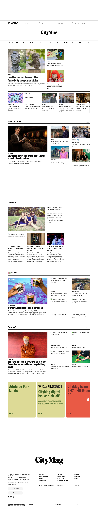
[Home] (16, 23)
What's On (66, 42)
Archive (76, 486)
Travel (58, 42)
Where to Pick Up (62, 480)
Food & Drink (43, 42)
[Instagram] (11, 497)
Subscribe (81, 42)
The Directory (33, 42)
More (87, 122)
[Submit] (76, 504)
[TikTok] (13, 497)
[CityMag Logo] (49, 32)
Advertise (60, 486)
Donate (74, 42)
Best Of (11, 42)
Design (25, 42)
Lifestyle (52, 42)
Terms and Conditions (46, 486)
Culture (18, 42)
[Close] (95, 502)
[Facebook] (8, 497)
